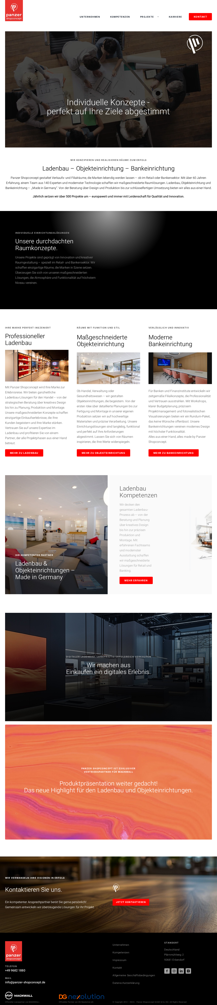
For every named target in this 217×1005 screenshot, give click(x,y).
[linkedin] (181, 971)
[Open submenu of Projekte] (159, 16)
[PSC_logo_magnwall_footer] (19, 993)
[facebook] (167, 971)
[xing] (188, 971)
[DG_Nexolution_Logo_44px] (81, 995)
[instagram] (174, 971)
